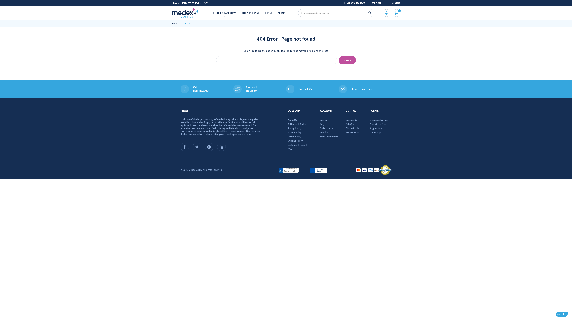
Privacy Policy (294, 133)
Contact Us (351, 120)
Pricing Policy (294, 128)
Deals (268, 13)
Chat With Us (352, 128)
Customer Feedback (297, 145)
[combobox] (334, 13)
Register (324, 124)
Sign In (323, 120)
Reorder (324, 133)
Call (356, 3)
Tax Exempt (375, 133)
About (281, 13)
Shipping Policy (295, 141)
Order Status (326, 128)
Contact (396, 3)
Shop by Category (224, 13)
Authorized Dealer (297, 124)
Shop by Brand (251, 13)
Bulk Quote (351, 124)
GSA (290, 149)
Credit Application (379, 120)
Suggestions (376, 128)
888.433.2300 (352, 133)
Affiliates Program (329, 137)
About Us (292, 120)
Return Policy (294, 137)
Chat (378, 3)
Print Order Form (378, 124)
